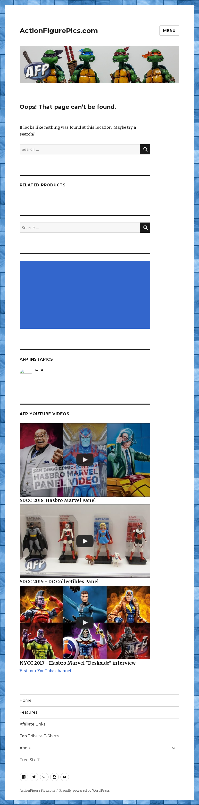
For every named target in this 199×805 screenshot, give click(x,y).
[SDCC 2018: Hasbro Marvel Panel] (85, 460)
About (26, 748)
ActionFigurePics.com (59, 30)
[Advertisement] (86, 295)
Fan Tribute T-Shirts (39, 736)
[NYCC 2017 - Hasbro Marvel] (85, 622)
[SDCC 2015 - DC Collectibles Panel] (85, 541)
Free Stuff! (30, 759)
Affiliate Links (32, 724)
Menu (169, 30)
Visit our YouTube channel (45, 670)
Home (26, 700)
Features (28, 712)
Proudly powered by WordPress (84, 791)
